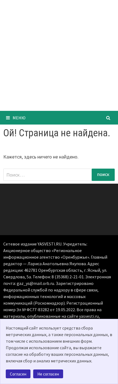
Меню (19, 117)
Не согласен (48, 374)
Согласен (18, 374)
